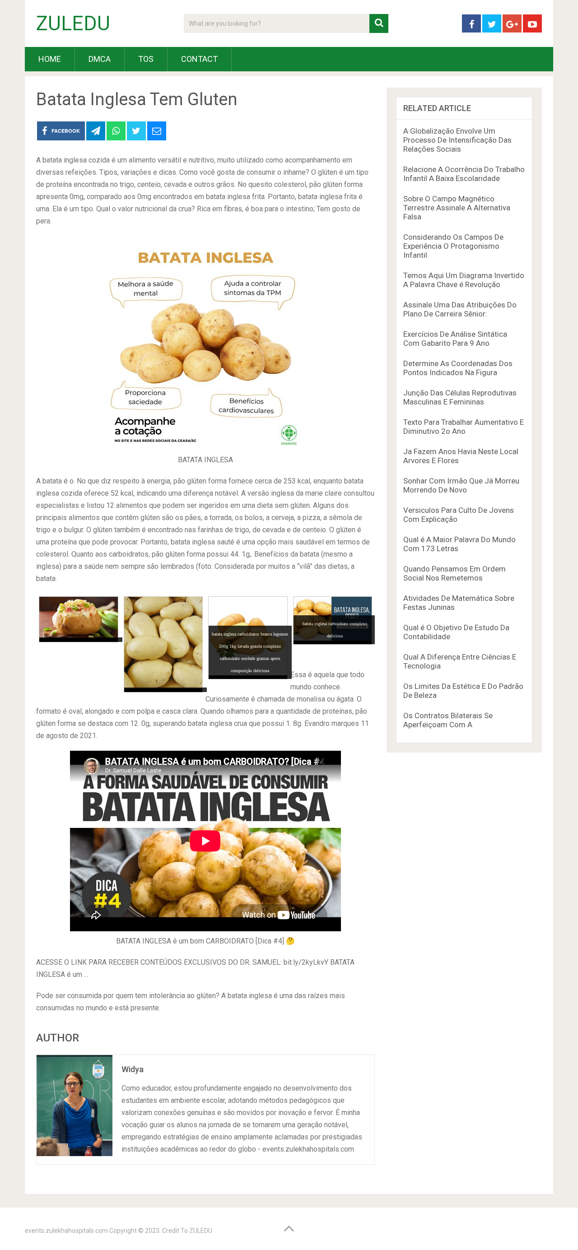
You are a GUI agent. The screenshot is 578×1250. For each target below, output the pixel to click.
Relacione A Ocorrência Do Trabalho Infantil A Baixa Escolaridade (464, 174)
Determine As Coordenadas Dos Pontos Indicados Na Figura (458, 368)
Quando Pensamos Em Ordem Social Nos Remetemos (454, 573)
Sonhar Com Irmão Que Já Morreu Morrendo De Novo (461, 485)
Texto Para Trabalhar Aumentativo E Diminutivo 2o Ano (463, 427)
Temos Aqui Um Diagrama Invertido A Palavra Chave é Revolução (463, 280)
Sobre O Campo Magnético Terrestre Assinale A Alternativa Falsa (456, 207)
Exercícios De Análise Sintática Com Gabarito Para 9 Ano (455, 339)
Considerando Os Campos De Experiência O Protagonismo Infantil (453, 246)
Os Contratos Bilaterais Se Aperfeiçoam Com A (448, 720)
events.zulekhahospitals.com (66, 1230)
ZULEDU (73, 23)
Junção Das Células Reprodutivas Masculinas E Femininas (460, 397)
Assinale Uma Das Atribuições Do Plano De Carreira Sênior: (460, 309)
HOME (49, 59)
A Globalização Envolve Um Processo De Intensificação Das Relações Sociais (457, 139)
